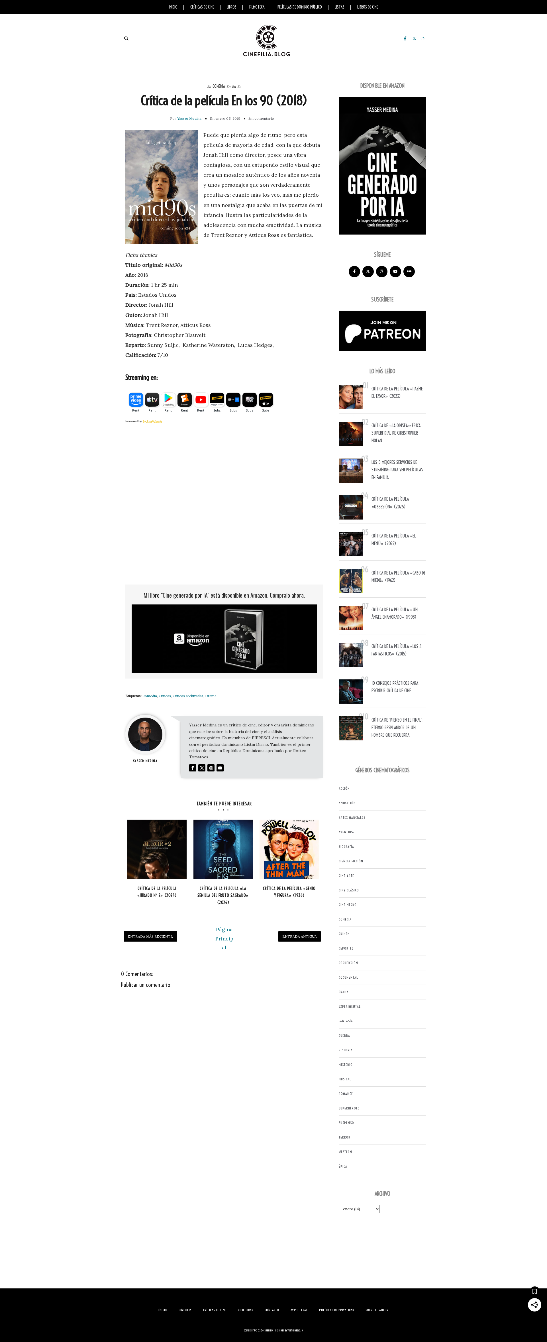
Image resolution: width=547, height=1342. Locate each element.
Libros (231, 7)
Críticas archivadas (188, 696)
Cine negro (348, 905)
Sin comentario (261, 118)
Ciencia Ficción (351, 861)
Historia (346, 1050)
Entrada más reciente (150, 936)
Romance (346, 1093)
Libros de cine (367, 7)
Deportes (346, 948)
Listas (339, 7)
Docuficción (348, 963)
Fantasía (346, 1021)
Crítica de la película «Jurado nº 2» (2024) (157, 892)
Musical (345, 1079)
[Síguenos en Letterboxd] (409, 271)
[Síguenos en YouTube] (395, 271)
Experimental (350, 1006)
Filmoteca (257, 7)
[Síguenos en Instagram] (381, 271)
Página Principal (224, 938)
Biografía (346, 846)
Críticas (165, 696)
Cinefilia (268, 1330)
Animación (347, 803)
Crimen (344, 934)
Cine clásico (349, 890)
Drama (211, 696)
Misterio (346, 1064)
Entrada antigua (299, 936)
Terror (344, 1137)
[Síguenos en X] (368, 271)
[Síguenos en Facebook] (354, 271)
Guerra (344, 1035)
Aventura (346, 832)
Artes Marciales (352, 817)
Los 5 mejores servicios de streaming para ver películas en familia (397, 469)
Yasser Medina (189, 118)
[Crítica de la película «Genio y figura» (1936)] (289, 849)
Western (345, 1152)
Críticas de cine (202, 7)
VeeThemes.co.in (295, 1330)
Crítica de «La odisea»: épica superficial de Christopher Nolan (396, 433)
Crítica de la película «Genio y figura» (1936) (289, 892)
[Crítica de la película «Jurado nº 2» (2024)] (157, 849)
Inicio (173, 7)
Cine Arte (346, 875)
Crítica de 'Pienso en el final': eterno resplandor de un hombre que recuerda (397, 727)
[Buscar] (126, 38)
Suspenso (346, 1123)
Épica (343, 1166)
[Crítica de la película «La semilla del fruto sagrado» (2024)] (223, 849)
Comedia (219, 86)
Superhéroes (349, 1108)
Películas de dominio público (299, 7)
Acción (344, 788)
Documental (348, 977)
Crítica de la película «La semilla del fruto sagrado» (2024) (223, 895)
